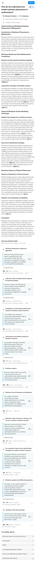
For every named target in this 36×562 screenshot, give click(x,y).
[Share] (31, 6)
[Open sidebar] (2, 2)
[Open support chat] (33, 559)
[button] (31, 2)
